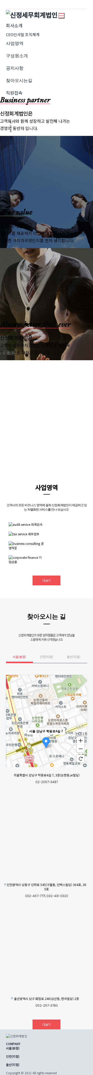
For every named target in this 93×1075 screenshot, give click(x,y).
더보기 (46, 580)
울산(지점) (73, 656)
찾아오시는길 (19, 80)
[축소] (80, 748)
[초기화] (80, 758)
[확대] (80, 740)
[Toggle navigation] (61, 16)
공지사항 (15, 68)
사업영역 (15, 43)
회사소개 (14, 25)
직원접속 (14, 92)
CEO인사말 (15, 34)
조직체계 (32, 34)
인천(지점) (46, 656)
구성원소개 (17, 56)
